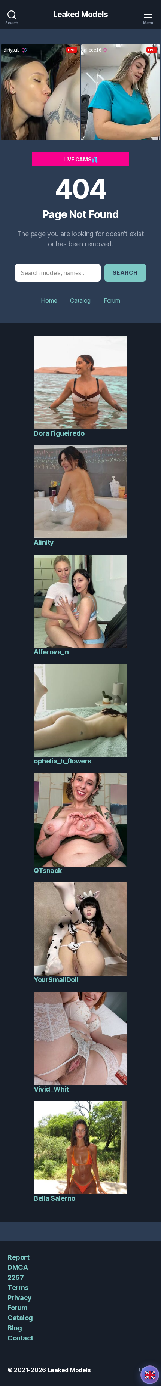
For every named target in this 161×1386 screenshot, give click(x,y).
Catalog (80, 300)
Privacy (19, 1298)
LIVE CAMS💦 (80, 159)
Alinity (44, 542)
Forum (112, 300)
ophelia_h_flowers (62, 761)
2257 (15, 1277)
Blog (14, 1328)
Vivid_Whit (51, 1089)
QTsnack (48, 870)
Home (49, 300)
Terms (17, 1287)
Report (18, 1257)
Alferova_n (51, 652)
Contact (20, 1338)
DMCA (17, 1267)
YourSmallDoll (56, 980)
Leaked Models (80, 14)
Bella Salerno (54, 1198)
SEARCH (125, 272)
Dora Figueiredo (59, 433)
